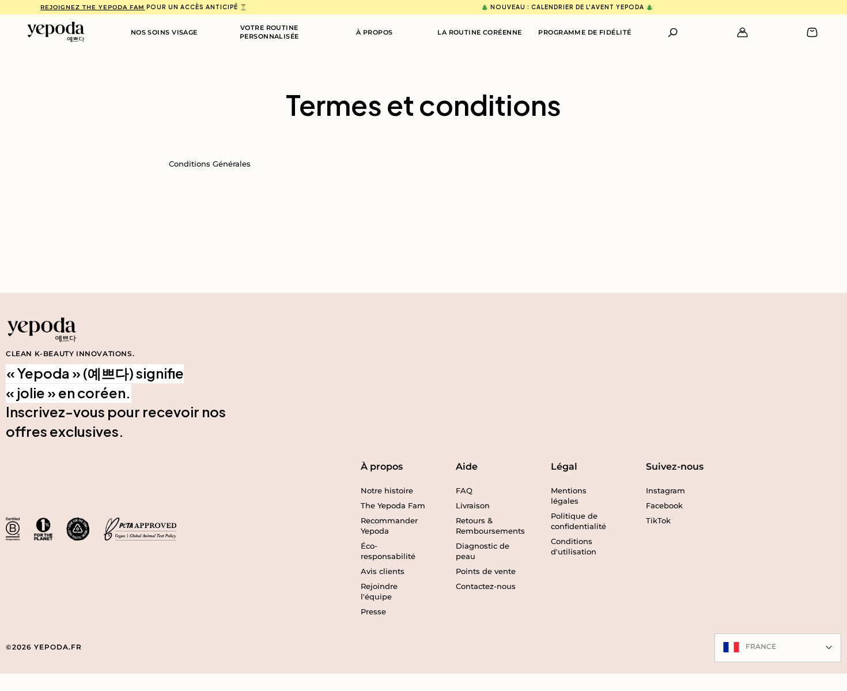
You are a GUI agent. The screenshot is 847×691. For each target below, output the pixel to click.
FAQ (464, 490)
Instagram (665, 490)
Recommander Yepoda (389, 525)
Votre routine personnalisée (269, 32)
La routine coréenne (479, 32)
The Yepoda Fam (393, 505)
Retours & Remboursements (488, 525)
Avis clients (382, 571)
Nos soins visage (164, 32)
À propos (374, 32)
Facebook (664, 505)
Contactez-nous (486, 586)
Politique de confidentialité (578, 521)
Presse (373, 611)
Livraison (473, 505)
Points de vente (486, 571)
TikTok (658, 520)
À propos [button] (382, 466)
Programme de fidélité (584, 32)
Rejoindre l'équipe (379, 591)
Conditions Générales (210, 163)
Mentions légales (569, 495)
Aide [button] (467, 466)
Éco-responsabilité (388, 551)
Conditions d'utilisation (573, 546)
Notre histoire (387, 490)
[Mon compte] (742, 33)
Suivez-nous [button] (675, 466)
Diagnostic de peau (482, 551)
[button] (673, 33)
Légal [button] (564, 466)
